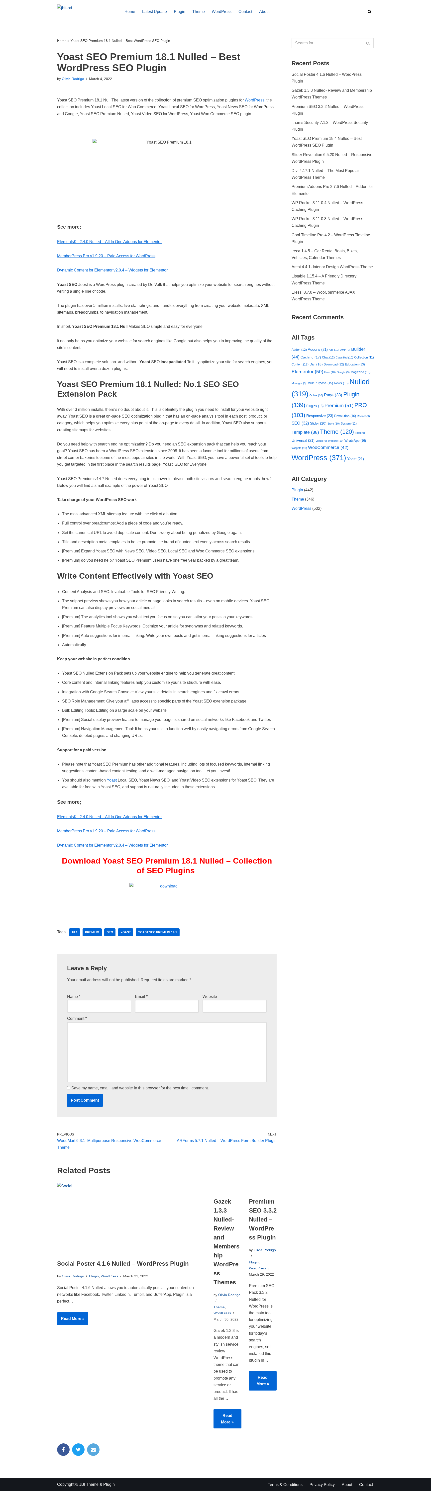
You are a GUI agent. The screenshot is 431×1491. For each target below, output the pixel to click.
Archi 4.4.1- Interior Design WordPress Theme (332, 267)
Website (210, 996)
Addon (299, 349)
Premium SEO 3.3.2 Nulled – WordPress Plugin (263, 1219)
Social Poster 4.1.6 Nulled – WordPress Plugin (123, 1263)
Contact (245, 11)
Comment (77, 1018)
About (264, 11)
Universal (303, 440)
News (341, 383)
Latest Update (154, 11)
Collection (364, 357)
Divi (316, 364)
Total (360, 432)
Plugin (179, 11)
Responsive (319, 416)
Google (343, 372)
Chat (328, 357)
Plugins (314, 406)
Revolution (345, 416)
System (349, 423)
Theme (198, 11)
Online (316, 395)
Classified (344, 357)
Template (305, 432)
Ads (334, 349)
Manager (299, 383)
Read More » (71, 1320)
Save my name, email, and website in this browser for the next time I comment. (140, 1088)
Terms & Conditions (285, 1485)
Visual (321, 440)
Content (300, 364)
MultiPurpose (320, 383)
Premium (92, 932)
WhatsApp (355, 440)
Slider (318, 423)
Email (141, 996)
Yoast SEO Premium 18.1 (157, 932)
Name (73, 996)
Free (330, 372)
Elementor (307, 371)
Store (333, 423)
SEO (110, 932)
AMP (345, 349)
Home (129, 11)
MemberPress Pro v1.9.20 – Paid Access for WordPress (106, 256)
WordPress (221, 11)
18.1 (75, 932)
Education (355, 364)
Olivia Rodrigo (73, 79)
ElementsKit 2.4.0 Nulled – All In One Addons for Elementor (109, 242)
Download (334, 364)
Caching (311, 357)
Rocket (363, 416)
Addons (318, 349)
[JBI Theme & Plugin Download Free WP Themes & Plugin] (86, 11)
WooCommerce (328, 447)
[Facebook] (63, 1449)
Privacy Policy (322, 1485)
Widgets (299, 447)
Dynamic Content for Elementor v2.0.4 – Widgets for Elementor (112, 270)
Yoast (112, 780)
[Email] (93, 1449)
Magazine (360, 372)
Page (333, 395)
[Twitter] (78, 1449)
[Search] (369, 11)
